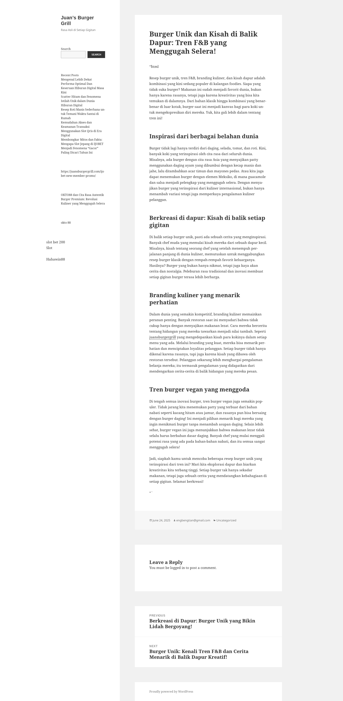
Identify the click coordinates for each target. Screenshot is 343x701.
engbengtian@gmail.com (193, 520)
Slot (49, 247)
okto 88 (66, 223)
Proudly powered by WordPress (171, 691)
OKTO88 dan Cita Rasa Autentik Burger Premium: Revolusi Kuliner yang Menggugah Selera (83, 199)
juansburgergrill (162, 337)
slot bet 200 (55, 242)
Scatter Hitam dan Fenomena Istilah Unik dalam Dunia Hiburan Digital (81, 101)
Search (66, 49)
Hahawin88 (55, 259)
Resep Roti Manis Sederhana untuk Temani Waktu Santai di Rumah (83, 114)
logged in (177, 567)
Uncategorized (226, 520)
